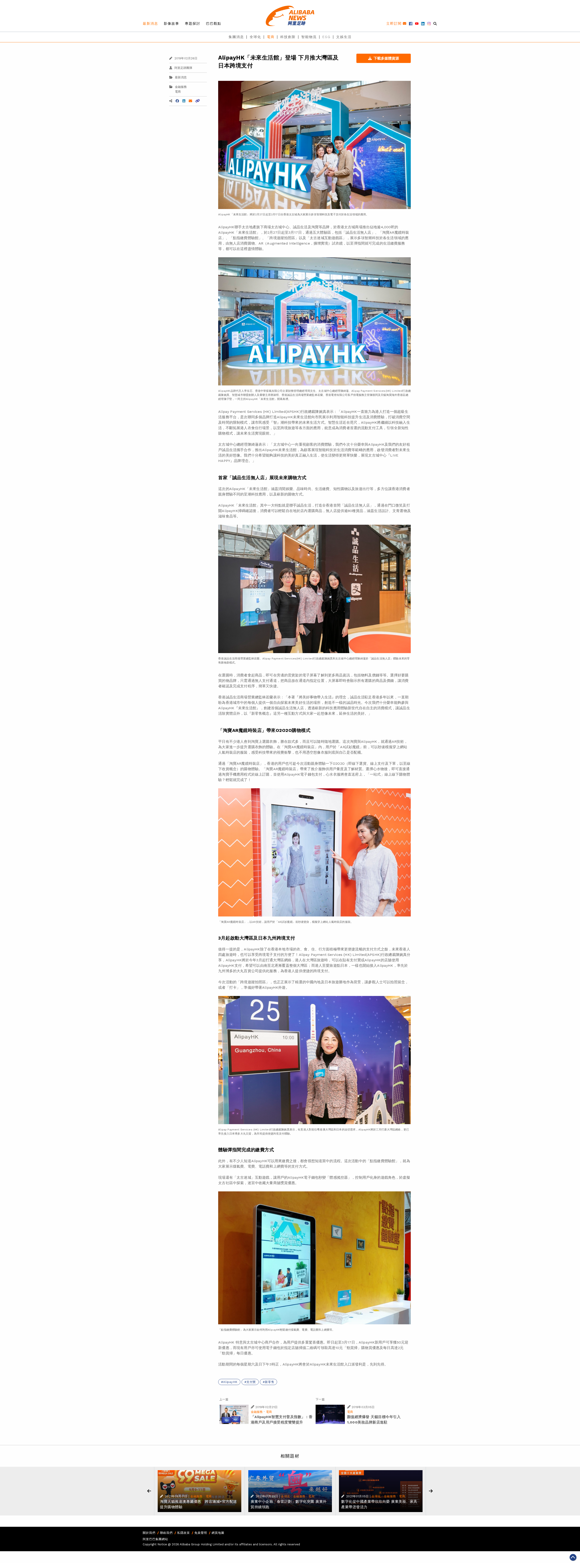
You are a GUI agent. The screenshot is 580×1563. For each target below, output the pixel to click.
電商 (271, 37)
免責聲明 (200, 1532)
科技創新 (288, 37)
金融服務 (181, 87)
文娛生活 (344, 37)
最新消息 (150, 24)
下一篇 (320, 1399)
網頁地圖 (218, 1532)
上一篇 (223, 1399)
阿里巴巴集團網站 (155, 1539)
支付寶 (251, 1382)
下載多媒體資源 (386, 58)
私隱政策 (183, 1532)
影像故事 (171, 24)
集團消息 (236, 37)
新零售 (269, 1382)
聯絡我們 (166, 1532)
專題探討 (192, 24)
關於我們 (149, 1532)
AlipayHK (230, 1382)
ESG (326, 37)
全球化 (255, 37)
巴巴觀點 (213, 24)
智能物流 (309, 37)
